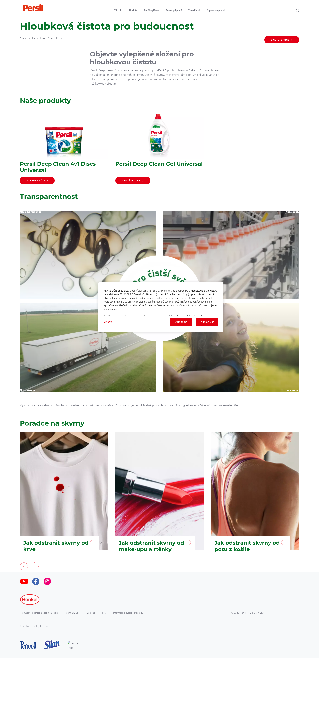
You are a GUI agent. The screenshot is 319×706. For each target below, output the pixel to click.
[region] (160, 307)
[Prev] (24, 567)
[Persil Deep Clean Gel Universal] (159, 149)
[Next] (35, 567)
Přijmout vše (206, 322)
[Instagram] (47, 581)
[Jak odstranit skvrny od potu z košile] (255, 497)
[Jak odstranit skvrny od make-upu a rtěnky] (159, 497)
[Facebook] (36, 581)
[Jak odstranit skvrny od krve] (64, 497)
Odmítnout (181, 322)
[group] (159, 502)
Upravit (107, 321)
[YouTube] (24, 581)
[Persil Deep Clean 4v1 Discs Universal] (64, 149)
